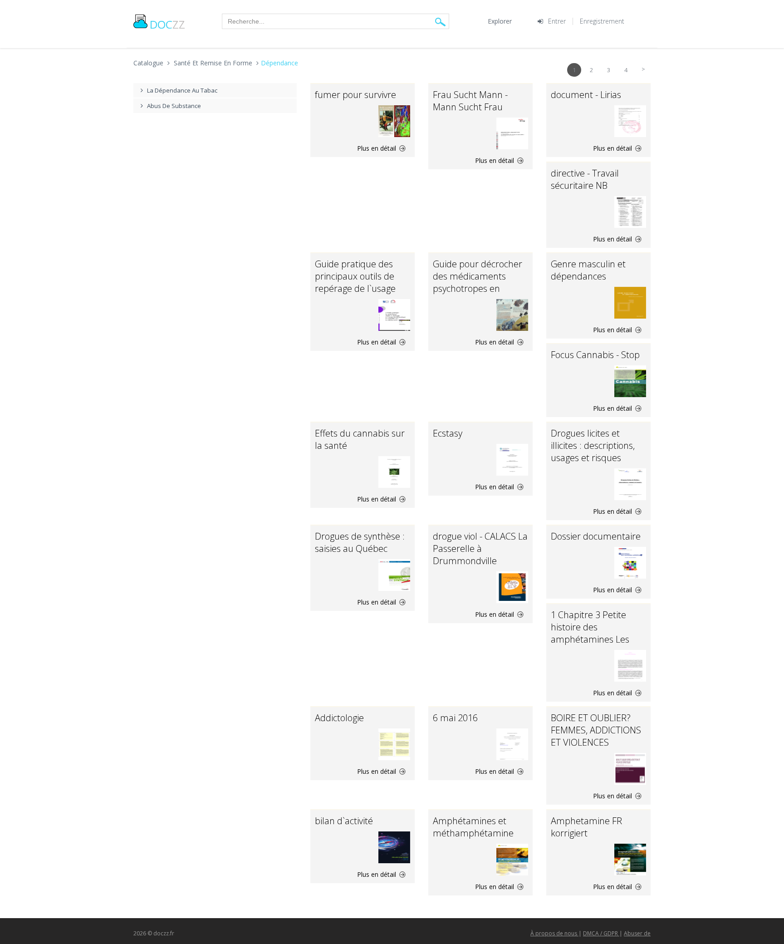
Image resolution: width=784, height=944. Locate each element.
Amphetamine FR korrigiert (586, 827)
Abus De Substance (174, 106)
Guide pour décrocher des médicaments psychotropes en (477, 276)
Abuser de (637, 933)
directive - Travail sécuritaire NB (585, 179)
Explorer (500, 21)
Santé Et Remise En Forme (213, 63)
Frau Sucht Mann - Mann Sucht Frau (470, 100)
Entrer (557, 21)
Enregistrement (602, 21)
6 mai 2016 (455, 718)
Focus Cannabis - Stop (595, 355)
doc (167, 24)
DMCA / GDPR (601, 933)
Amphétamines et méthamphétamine (473, 827)
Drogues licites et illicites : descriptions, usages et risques (593, 445)
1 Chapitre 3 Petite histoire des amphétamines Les (590, 627)
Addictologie (339, 718)
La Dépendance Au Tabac (182, 90)
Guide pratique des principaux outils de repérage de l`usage (355, 276)
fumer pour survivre (355, 94)
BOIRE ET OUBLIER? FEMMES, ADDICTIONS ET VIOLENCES (596, 730)
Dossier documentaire (596, 536)
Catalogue (148, 63)
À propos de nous (554, 933)
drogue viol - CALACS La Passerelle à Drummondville (480, 548)
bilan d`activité (344, 821)
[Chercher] (440, 22)
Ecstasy (447, 433)
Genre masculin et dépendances (588, 270)
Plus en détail (377, 148)
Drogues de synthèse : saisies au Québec (360, 542)
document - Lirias (586, 94)
